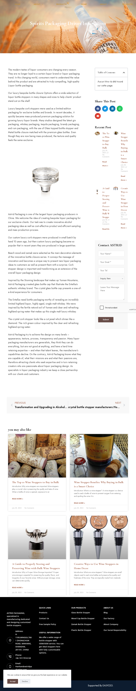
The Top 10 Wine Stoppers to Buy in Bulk (106, 140)
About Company (111, 624)
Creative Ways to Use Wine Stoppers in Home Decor (125, 199)
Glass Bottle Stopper (80, 612)
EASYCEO (108, 685)
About (37, 4)
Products (61, 4)
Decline (25, 681)
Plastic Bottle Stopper (81, 630)
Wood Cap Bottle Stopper (83, 618)
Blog (106, 612)
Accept (12, 681)
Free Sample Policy (47, 624)
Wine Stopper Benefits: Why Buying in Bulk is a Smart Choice (125, 148)
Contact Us (44, 618)
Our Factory (109, 618)
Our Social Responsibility (115, 630)
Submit (106, 319)
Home (17, 4)
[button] (124, 72)
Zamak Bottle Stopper (81, 624)
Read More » (107, 229)
